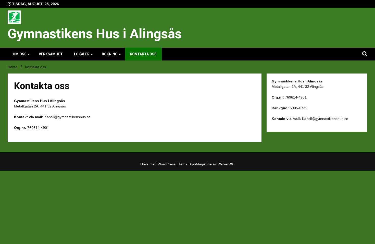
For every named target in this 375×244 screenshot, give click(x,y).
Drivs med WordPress (158, 164)
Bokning (110, 54)
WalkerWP (226, 164)
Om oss (20, 54)
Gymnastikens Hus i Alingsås (95, 34)
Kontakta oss (143, 54)
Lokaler (82, 54)
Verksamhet (51, 54)
